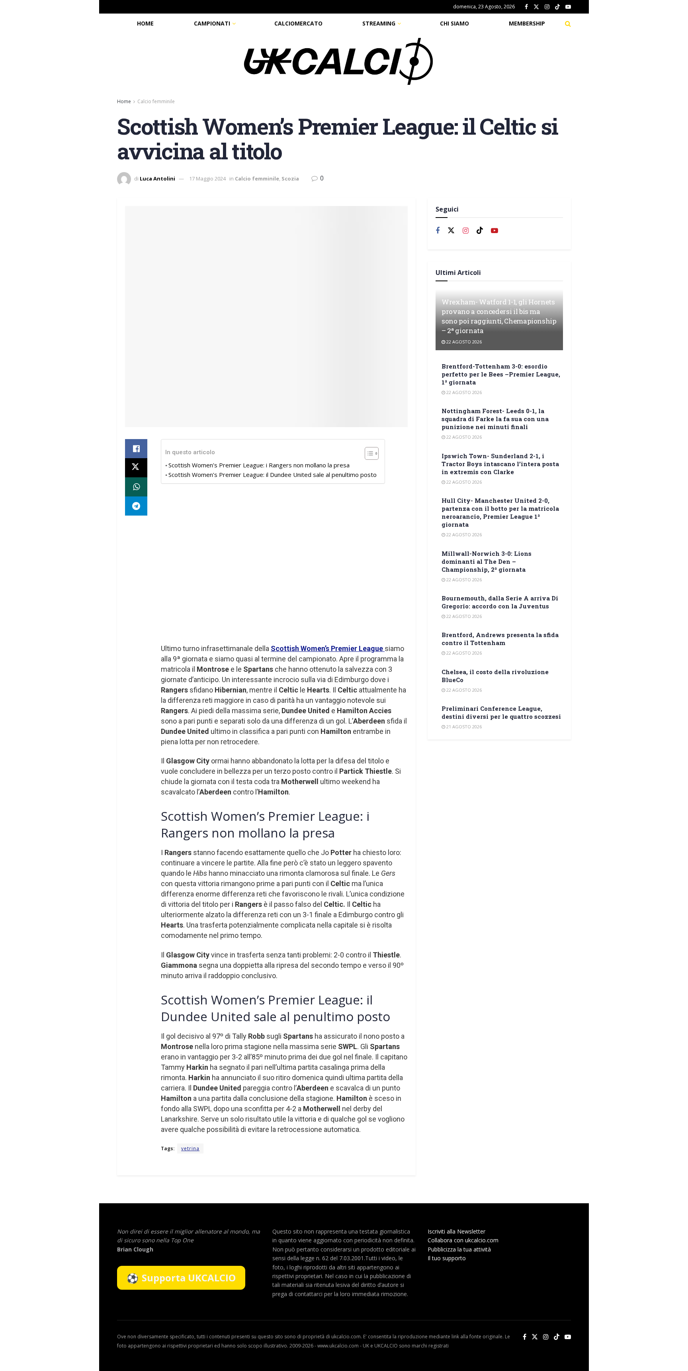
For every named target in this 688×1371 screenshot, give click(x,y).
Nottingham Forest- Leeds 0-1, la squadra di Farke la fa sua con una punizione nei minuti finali (495, 419)
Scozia (290, 178)
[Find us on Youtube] (568, 7)
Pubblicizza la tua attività (459, 1249)
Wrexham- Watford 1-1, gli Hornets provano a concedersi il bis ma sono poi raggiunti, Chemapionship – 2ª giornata (499, 316)
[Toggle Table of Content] (368, 453)
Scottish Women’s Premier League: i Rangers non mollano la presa (259, 465)
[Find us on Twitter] (536, 7)
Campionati (212, 23)
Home (145, 23)
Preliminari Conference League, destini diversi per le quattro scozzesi (501, 712)
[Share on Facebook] (136, 448)
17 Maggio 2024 (207, 178)
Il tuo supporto (447, 1258)
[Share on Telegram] (136, 506)
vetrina (190, 1148)
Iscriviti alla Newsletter (456, 1231)
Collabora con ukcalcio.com (463, 1240)
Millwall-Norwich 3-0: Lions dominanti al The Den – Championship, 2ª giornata (487, 561)
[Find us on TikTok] (557, 7)
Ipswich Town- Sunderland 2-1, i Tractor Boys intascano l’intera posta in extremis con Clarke (500, 464)
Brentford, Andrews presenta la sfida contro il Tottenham (500, 639)
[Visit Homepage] (338, 61)
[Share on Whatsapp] (136, 486)
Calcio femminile (156, 101)
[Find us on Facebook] (526, 7)
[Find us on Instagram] (547, 7)
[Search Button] (568, 23)
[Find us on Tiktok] (480, 230)
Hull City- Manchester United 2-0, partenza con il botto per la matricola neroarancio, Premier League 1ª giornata (500, 512)
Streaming (378, 23)
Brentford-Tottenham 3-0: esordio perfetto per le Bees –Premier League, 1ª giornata (501, 374)
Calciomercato (298, 23)
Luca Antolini (157, 178)
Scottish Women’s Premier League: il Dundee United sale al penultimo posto (272, 475)
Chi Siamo (454, 23)
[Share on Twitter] (136, 467)
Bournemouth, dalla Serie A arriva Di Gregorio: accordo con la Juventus (500, 602)
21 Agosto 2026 (463, 727)
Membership (527, 23)
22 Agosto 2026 (463, 342)
